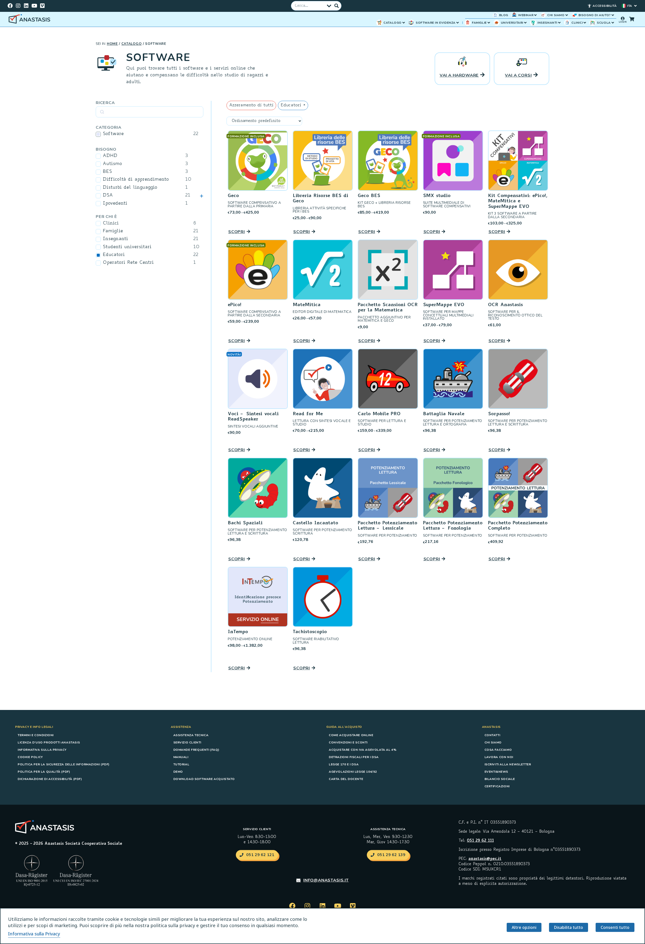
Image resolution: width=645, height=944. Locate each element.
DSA (108, 195)
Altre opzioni (524, 927)
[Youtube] (34, 5)
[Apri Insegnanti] (559, 23)
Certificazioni (497, 786)
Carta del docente (346, 779)
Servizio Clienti (187, 742)
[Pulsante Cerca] (336, 6)
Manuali (180, 757)
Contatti (492, 735)
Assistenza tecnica (191, 735)
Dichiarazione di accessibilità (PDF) (50, 779)
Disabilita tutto (568, 927)
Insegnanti (115, 239)
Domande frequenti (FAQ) (196, 750)
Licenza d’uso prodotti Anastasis (49, 742)
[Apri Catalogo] (404, 23)
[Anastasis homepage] (30, 19)
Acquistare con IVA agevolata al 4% (362, 750)
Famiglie (113, 231)
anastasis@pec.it (484, 859)
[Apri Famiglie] (489, 23)
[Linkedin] (26, 5)
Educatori (114, 255)
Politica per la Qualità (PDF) (44, 772)
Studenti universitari (127, 247)
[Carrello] (631, 19)
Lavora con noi (499, 757)
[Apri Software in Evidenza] (458, 23)
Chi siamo (493, 742)
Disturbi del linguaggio (130, 187)
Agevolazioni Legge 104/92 (353, 772)
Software (113, 134)
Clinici (111, 223)
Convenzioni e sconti (348, 742)
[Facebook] (10, 5)
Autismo (112, 164)
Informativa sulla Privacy (42, 750)
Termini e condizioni (36, 735)
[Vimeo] (42, 5)
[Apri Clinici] (585, 23)
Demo (178, 772)
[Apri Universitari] (525, 23)
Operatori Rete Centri (128, 263)
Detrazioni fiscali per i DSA (354, 757)
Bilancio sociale (500, 779)
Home (112, 43)
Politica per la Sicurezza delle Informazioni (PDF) (64, 764)
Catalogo (131, 43)
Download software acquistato (204, 779)
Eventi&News (496, 772)
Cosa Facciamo (498, 750)
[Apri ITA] (635, 6)
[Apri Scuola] (613, 23)
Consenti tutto (615, 927)
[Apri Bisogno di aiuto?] (613, 15)
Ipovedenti (115, 203)
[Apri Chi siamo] (567, 15)
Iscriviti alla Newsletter (508, 764)
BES (107, 172)
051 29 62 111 (480, 841)
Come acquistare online (351, 735)
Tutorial (181, 764)
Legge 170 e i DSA (344, 764)
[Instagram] (18, 5)
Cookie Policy (30, 757)
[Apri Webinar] (535, 15)
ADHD (110, 156)
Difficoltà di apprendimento (136, 179)
